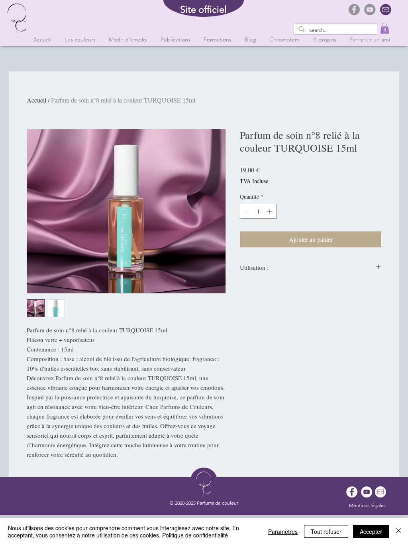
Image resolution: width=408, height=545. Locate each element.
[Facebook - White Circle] (351, 492)
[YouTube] (369, 9)
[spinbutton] (258, 211)
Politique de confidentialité (195, 535)
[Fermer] (398, 531)
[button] (384, 28)
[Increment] (270, 211)
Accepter (371, 531)
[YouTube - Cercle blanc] (366, 492)
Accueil (36, 100)
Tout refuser (326, 531)
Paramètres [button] (283, 531)
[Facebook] (354, 9)
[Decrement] (246, 211)
